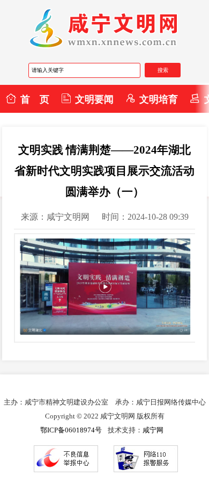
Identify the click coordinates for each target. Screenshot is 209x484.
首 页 (34, 99)
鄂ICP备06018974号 (71, 430)
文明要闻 (94, 99)
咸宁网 (153, 430)
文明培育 (158, 99)
